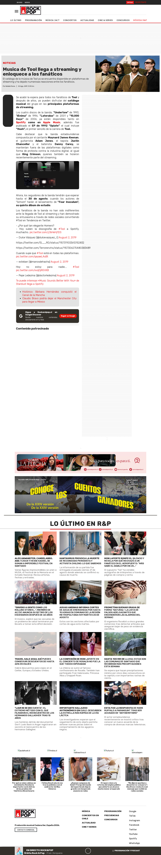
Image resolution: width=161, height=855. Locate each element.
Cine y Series (89, 827)
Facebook (133, 825)
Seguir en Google (68, 316)
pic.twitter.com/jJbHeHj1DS (45, 232)
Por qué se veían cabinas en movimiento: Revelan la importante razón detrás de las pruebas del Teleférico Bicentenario (24, 787)
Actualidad (87, 20)
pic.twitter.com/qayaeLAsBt (32, 256)
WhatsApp (134, 843)
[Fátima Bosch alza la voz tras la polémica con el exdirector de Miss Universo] (52, 769)
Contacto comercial (26, 830)
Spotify (21, 122)
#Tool (62, 228)
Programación (33, 20)
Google (132, 811)
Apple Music (51, 122)
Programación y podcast (127, 851)
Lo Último (15, 20)
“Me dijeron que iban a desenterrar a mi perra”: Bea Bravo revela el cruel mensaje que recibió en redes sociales (137, 787)
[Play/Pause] (88, 851)
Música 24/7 (53, 20)
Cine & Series (105, 20)
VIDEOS (27, 2)
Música (86, 811)
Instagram (134, 820)
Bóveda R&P (140, 20)
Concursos (123, 20)
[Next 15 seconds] (94, 851)
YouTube (133, 834)
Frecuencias (111, 815)
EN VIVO (19, 2)
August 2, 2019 (67, 237)
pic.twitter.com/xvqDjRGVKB (32, 270)
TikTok (132, 815)
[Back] (77, 851)
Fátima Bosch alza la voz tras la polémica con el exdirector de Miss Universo (52, 786)
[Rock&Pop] (30, 10)
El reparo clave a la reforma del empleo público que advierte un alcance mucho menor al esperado (109, 786)
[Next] (99, 851)
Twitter (132, 829)
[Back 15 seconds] (82, 851)
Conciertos (70, 20)
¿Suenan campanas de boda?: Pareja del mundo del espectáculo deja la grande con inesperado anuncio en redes (80, 787)
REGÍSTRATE (140, 2)
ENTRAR (130, 2)
